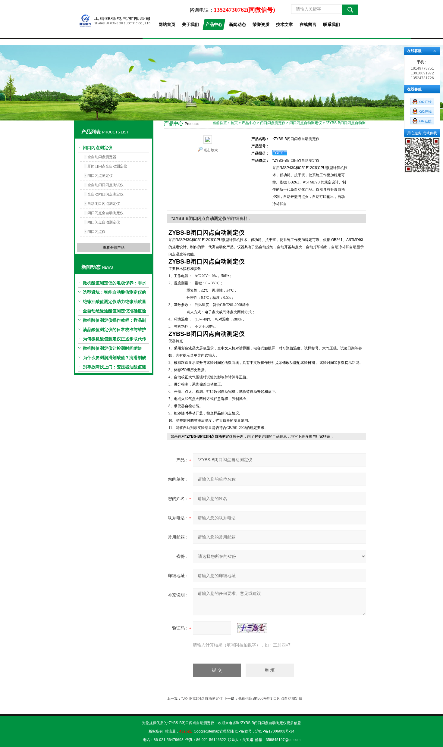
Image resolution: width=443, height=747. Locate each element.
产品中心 (214, 24)
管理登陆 (226, 731)
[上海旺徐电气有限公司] (113, 19)
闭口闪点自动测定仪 (103, 222)
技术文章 (284, 24)
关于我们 (190, 24)
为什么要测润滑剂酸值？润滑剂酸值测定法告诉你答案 (114, 358)
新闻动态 (237, 24)
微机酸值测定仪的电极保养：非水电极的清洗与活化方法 (114, 284)
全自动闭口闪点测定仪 (105, 194)
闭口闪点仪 (96, 232)
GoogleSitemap (206, 731)
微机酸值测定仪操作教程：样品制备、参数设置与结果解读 (114, 321)
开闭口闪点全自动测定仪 (107, 166)
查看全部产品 (113, 247)
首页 (234, 123)
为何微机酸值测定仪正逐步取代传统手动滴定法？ (114, 340)
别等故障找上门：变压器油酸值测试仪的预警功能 (114, 368)
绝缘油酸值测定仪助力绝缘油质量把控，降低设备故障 (114, 302)
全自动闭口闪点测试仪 (105, 185)
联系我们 (331, 24)
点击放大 (210, 150)
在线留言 (308, 24)
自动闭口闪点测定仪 (103, 204)
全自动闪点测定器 (101, 157)
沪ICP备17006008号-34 (274, 731)
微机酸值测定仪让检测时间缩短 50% (112, 349)
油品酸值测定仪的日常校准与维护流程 (114, 330)
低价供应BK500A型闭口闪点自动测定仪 (270, 698)
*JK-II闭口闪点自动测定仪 (202, 698)
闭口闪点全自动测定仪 (105, 213)
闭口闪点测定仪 (97, 147)
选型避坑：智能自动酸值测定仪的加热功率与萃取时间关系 (114, 293)
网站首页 (167, 24)
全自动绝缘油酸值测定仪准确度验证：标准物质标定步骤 (114, 312)
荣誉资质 (261, 24)
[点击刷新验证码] (252, 628)
